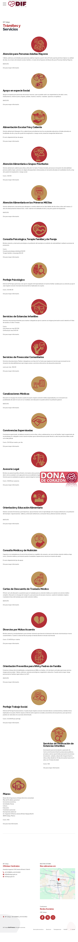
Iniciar (73, 929)
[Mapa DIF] (57, 883)
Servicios (48, 929)
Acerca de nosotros (38, 929)
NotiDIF (65, 929)
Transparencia (57, 929)
